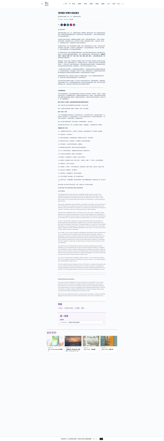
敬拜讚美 (97, 3)
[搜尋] (122, 3)
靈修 (83, 308)
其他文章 (62, 319)
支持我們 (113, 3)
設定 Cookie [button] (95, 438)
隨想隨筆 (79, 3)
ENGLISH (118, 3)
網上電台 (73, 3)
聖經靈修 (102, 3)
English (60, 308)
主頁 (69, 3)
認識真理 (91, 3)
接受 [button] (101, 438)
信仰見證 (85, 3)
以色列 (108, 3)
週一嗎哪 (71, 19)
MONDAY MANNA (69, 308)
